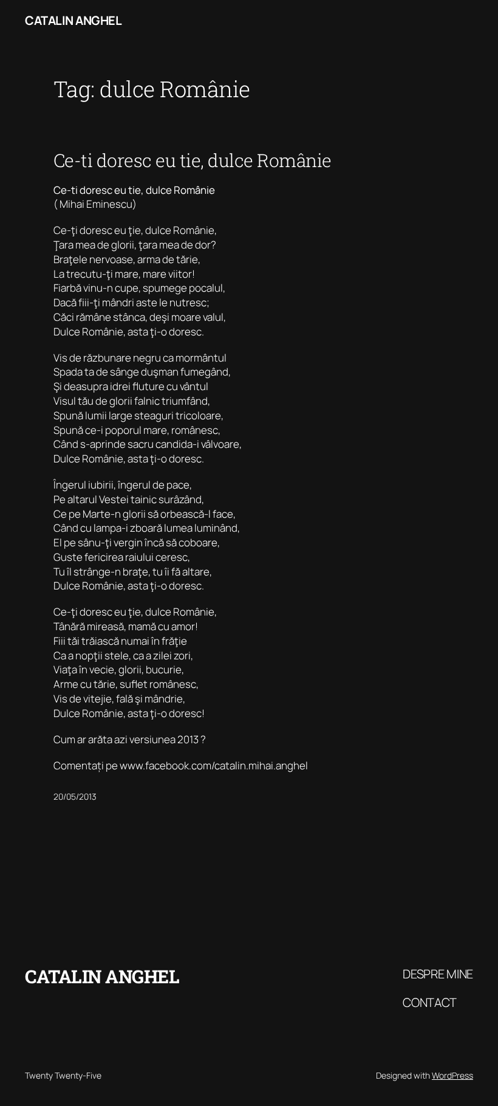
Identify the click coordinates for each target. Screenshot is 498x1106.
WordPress (452, 1075)
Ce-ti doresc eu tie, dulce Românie (192, 160)
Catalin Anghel (73, 20)
